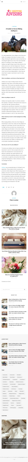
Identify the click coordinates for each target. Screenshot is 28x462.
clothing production (6, 379)
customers (5, 381)
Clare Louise (14, 200)
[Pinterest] (11, 187)
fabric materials (15, 386)
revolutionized (5, 402)
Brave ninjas (12, 377)
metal (16, 391)
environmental (12, 384)
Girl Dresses (13, 388)
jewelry (4, 391)
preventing (23, 398)
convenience (22, 379)
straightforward (5, 405)
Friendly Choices (6, 388)
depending (11, 381)
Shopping (14, 26)
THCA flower (5, 407)
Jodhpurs (4, 167)
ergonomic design (21, 384)
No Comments (17, 33)
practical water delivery (14, 398)
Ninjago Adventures (12, 393)
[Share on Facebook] (7, 187)
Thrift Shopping (13, 407)
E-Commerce (5, 384)
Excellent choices (6, 386)
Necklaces (4, 393)
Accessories (5, 374)
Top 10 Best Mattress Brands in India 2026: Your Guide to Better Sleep (14, 252)
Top (14, 459)
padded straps (12, 395)
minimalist (22, 391)
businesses (19, 377)
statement (18, 402)
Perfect (19, 395)
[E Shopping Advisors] (14, 12)
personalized (5, 398)
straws (12, 405)
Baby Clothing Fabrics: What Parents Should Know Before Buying (14, 228)
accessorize (12, 374)
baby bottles (5, 377)
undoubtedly (20, 407)
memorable (10, 391)
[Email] (13, 187)
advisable (19, 374)
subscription (19, 405)
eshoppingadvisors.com (23, 457)
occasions (5, 395)
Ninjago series (21, 393)
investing (20, 388)
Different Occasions (19, 381)
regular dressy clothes (16, 400)
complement (15, 379)
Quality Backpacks (6, 400)
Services (12, 402)
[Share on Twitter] (9, 187)
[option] (14, 434)
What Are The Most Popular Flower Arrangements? (14, 275)
